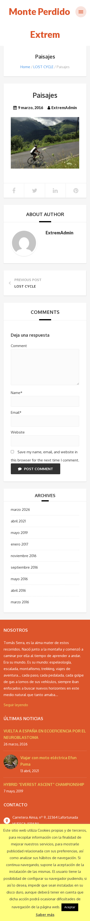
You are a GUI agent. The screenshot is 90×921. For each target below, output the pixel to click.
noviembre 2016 (23, 555)
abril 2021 (18, 521)
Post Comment (38, 469)
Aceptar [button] (69, 907)
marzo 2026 (20, 509)
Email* (16, 412)
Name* (16, 392)
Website (18, 432)
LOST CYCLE (43, 67)
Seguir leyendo (16, 705)
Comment (19, 345)
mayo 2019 (19, 532)
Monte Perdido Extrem (39, 23)
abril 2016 (18, 590)
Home (25, 67)
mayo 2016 (19, 579)
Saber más (45, 914)
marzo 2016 (20, 602)
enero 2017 (19, 544)
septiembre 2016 (24, 567)
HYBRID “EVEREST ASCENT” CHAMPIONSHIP (44, 784)
